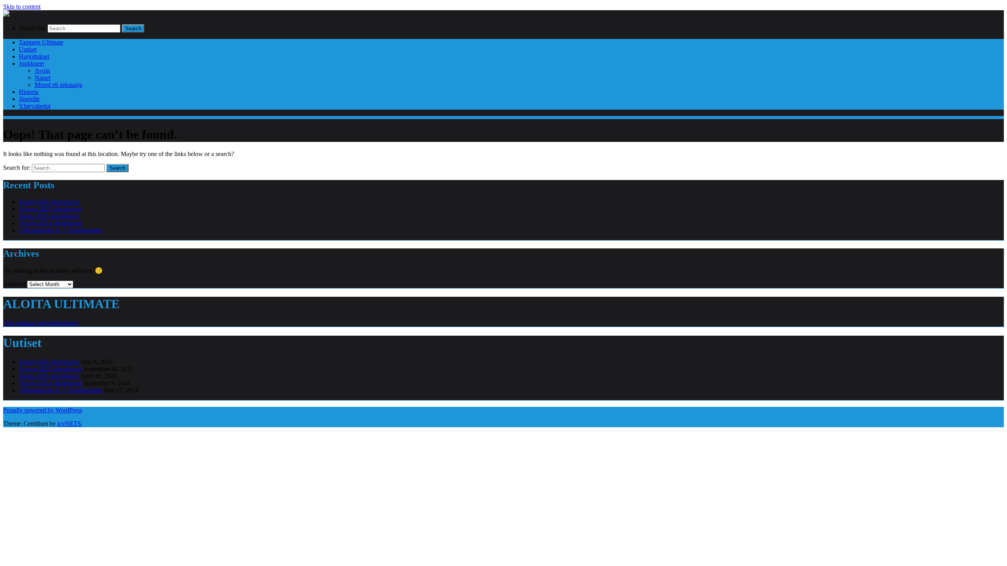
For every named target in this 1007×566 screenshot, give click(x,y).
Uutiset (28, 49)
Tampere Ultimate (41, 42)
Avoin (42, 70)
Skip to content (22, 6)
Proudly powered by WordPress (42, 410)
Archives (14, 284)
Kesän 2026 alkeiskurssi (49, 201)
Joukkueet (31, 63)
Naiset (42, 77)
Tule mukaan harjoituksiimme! (41, 323)
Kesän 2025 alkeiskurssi (49, 216)
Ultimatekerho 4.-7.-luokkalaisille (60, 230)
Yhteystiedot (34, 106)
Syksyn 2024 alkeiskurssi (50, 223)
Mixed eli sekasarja (58, 84)
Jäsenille (29, 99)
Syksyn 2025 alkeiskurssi (50, 209)
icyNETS (69, 423)
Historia (29, 91)
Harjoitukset (34, 56)
